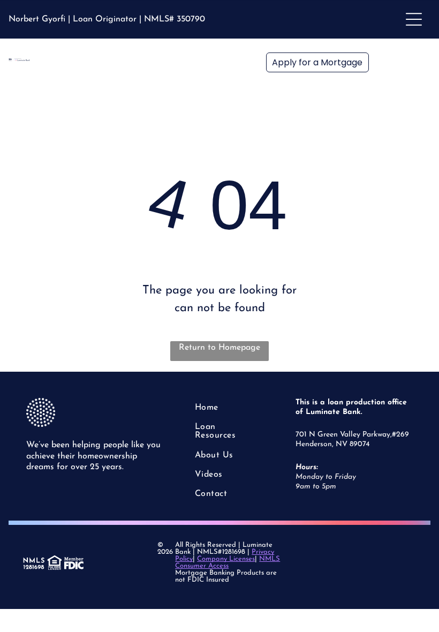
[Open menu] (414, 19)
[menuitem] (226, 407)
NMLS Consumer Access (227, 562)
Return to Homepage (219, 347)
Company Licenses (226, 558)
